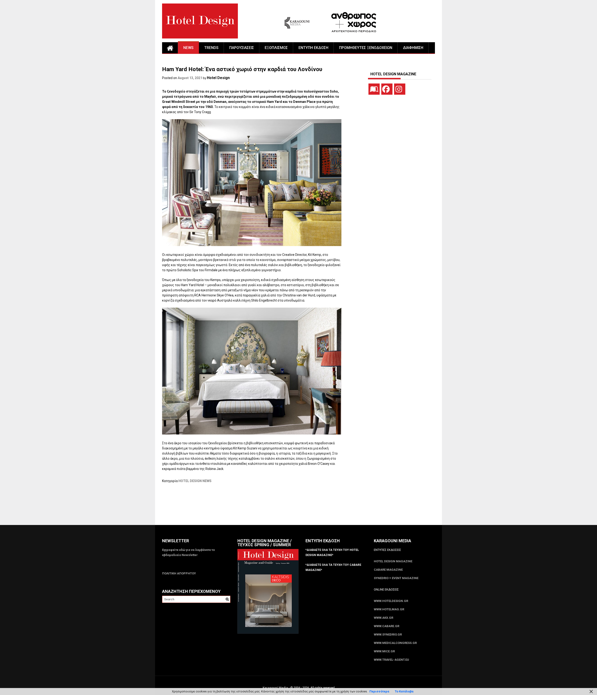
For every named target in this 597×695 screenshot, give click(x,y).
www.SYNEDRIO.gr (388, 634)
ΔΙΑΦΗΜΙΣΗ (413, 47)
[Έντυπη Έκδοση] (374, 89)
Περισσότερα (379, 691)
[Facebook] (386, 89)
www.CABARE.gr (386, 626)
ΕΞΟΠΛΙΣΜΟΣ (276, 47)
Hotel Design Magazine (393, 561)
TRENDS (211, 47)
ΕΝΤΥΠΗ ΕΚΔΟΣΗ (313, 47)
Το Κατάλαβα (404, 691)
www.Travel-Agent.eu (391, 659)
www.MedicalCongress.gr (395, 643)
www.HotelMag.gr (389, 609)
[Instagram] (399, 89)
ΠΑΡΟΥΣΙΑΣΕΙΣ (241, 47)
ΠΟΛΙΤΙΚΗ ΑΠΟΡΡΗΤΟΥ (179, 573)
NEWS (188, 47)
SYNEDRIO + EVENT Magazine (396, 578)
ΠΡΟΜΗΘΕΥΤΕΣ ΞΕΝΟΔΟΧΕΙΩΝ (365, 47)
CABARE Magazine (388, 569)
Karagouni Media (276, 687)
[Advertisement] (247, 507)
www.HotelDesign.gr (391, 601)
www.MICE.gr (384, 651)
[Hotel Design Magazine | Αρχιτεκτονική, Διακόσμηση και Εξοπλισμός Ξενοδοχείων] (170, 47)
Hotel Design (218, 78)
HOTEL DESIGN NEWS (195, 481)
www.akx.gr (383, 617)
